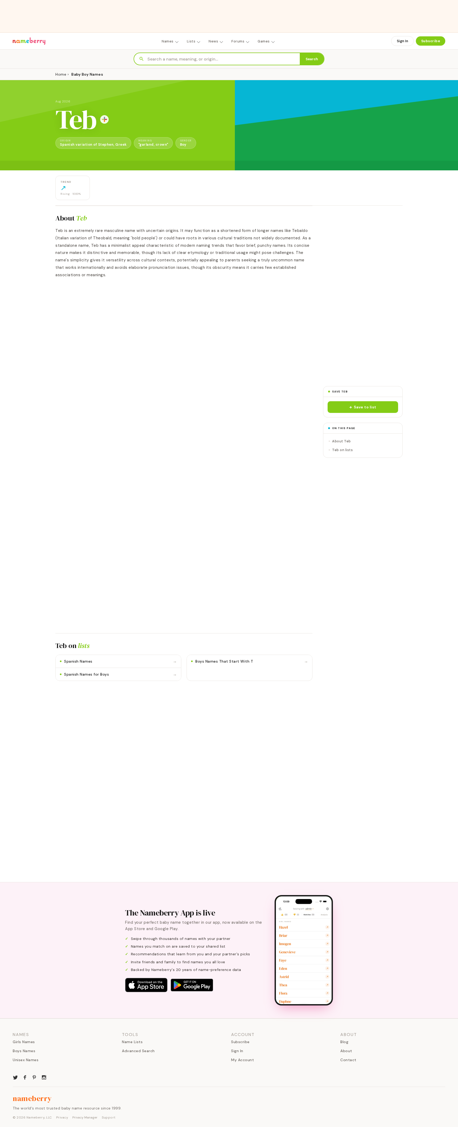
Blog (344, 1041)
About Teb (341, 441)
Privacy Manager (85, 1117)
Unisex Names (25, 1059)
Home (60, 74)
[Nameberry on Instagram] (44, 1076)
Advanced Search (138, 1050)
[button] (363, 407)
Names (168, 41)
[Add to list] (104, 119)
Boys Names (24, 1050)
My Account (242, 1059)
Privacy (62, 1117)
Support (109, 1117)
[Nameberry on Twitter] (15, 1076)
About (346, 1050)
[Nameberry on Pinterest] (34, 1076)
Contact (348, 1059)
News (213, 41)
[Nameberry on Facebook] (25, 1076)
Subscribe (430, 41)
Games (264, 41)
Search (312, 59)
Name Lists (132, 1041)
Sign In (402, 41)
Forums (237, 41)
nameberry (32, 1098)
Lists (191, 41)
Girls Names (24, 1041)
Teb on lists (342, 450)
